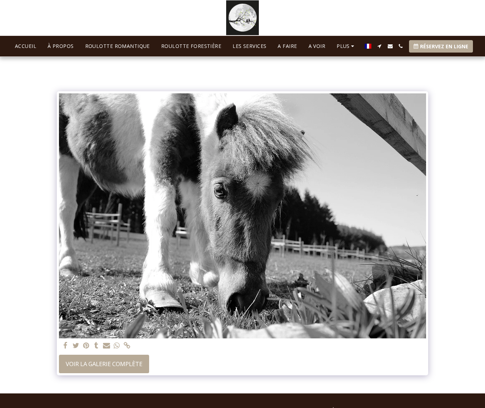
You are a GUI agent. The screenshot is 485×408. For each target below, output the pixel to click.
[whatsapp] (116, 346)
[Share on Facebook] (65, 346)
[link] (127, 346)
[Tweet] (76, 346)
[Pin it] (86, 346)
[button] (380, 46)
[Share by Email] (106, 346)
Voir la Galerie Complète (104, 364)
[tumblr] (96, 346)
